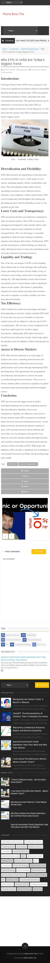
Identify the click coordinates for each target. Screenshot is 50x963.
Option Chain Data (38, 865)
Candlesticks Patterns (33, 842)
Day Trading (21, 847)
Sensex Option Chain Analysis (13, 875)
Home (4, 49)
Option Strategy (8, 870)
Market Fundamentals (29, 49)
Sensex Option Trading (37, 875)
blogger (39, 552)
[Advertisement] (25, 921)
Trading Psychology (23, 644)
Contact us (43, 685)
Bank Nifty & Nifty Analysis (12, 842)
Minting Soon (7, 861)
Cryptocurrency (8, 847)
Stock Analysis (7, 884)
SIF (7, 644)
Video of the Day (24, 889)
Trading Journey (22, 884)
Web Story (41, 644)
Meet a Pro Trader (35, 856)
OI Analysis (6, 865)
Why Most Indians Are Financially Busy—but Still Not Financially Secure (29, 814)
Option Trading (23, 870)
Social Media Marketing (29, 880)
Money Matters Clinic (23, 861)
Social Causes (12, 880)
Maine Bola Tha (31, 954)
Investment (14, 49)
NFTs (36, 861)
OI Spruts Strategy (20, 865)
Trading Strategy (8, 889)
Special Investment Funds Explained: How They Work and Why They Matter (30, 744)
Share (26, 476)
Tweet (26, 471)
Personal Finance (34, 640)
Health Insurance (12, 635)
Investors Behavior (13, 640)
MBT (23, 856)
